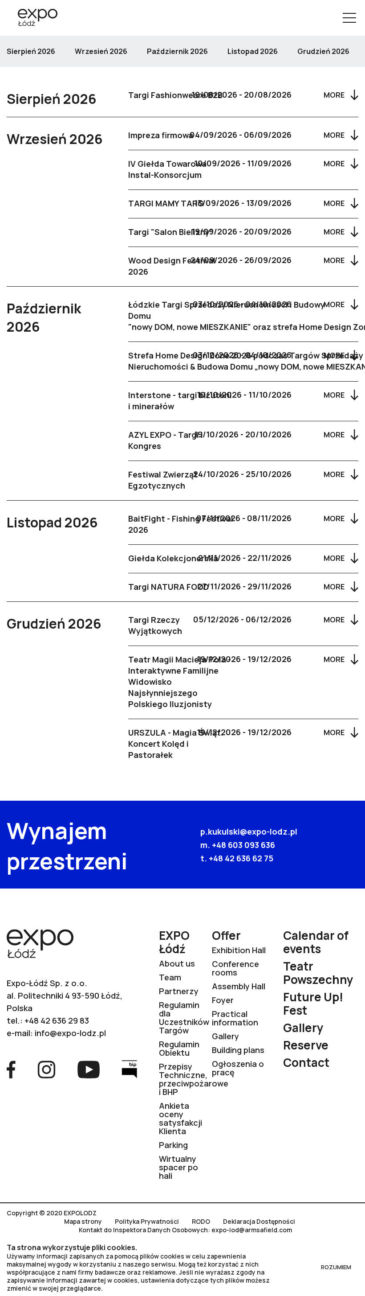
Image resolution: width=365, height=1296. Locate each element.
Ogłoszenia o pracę (238, 1068)
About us (177, 963)
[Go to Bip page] (129, 1069)
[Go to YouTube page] (88, 1069)
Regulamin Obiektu (179, 1048)
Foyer (223, 1000)
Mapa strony (83, 1222)
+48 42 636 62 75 (241, 858)
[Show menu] (349, 18)
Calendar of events (316, 942)
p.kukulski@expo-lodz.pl (248, 831)
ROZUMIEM (336, 1267)
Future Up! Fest (313, 1003)
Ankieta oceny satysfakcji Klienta (180, 1118)
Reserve (305, 1045)
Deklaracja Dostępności (259, 1222)
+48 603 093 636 (243, 845)
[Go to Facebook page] (11, 1069)
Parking (173, 1145)
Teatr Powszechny (318, 972)
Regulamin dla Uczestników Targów (184, 1018)
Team (170, 977)
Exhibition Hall (239, 950)
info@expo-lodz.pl (70, 1033)
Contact (306, 1062)
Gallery (225, 1036)
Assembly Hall (238, 986)
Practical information (235, 1018)
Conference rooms (235, 968)
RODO (201, 1222)
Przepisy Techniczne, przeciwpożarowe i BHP (193, 1079)
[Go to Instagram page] (46, 1069)
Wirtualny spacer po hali (178, 1167)
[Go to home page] (34, 18)
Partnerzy (179, 991)
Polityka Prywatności (147, 1222)
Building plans (238, 1050)
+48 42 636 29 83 (56, 1020)
